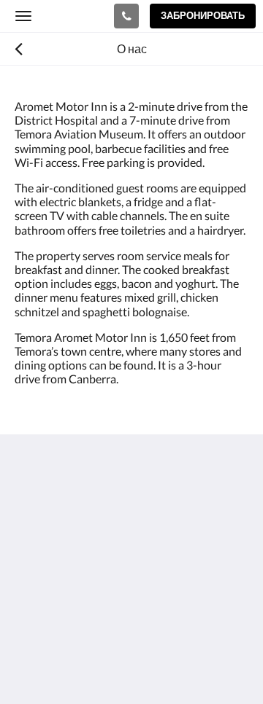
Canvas (95, 664)
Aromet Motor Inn (65, 15)
